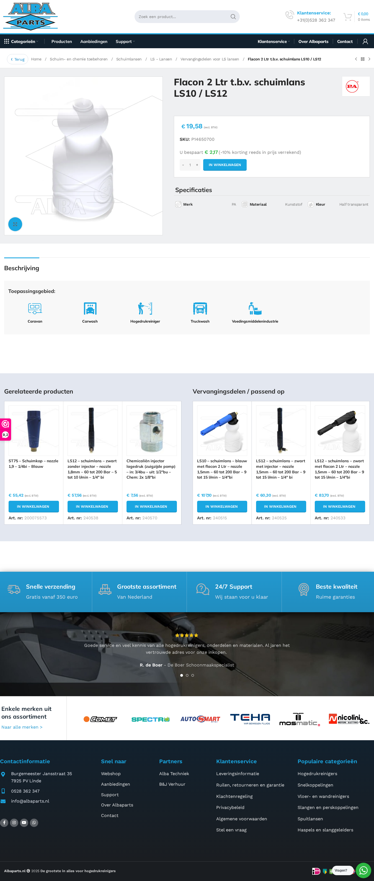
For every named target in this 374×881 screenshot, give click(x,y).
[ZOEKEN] (233, 16)
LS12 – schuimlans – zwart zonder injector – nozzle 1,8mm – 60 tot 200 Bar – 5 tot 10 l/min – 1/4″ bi (92, 469)
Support (110, 794)
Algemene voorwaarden (241, 818)
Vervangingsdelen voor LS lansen (210, 59)
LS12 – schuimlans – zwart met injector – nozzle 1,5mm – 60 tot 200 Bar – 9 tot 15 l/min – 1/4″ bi (280, 469)
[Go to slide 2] (187, 675)
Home (37, 59)
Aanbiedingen (115, 784)
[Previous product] (356, 59)
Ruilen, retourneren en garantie (250, 785)
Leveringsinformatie (237, 773)
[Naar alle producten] (362, 59)
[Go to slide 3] (192, 675)
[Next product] (369, 59)
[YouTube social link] (24, 823)
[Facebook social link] (4, 823)
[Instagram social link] (14, 823)
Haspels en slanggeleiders (325, 830)
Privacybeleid (230, 807)
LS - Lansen (161, 59)
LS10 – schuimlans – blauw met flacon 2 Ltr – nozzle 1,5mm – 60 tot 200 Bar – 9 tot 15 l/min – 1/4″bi (222, 469)
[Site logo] (32, 16)
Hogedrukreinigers (317, 773)
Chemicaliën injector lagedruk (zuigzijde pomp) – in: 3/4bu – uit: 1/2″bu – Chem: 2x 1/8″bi (151, 469)
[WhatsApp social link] (34, 823)
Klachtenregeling (234, 796)
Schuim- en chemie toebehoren (79, 59)
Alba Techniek (174, 773)
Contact (109, 815)
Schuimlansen (129, 59)
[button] (34, 506)
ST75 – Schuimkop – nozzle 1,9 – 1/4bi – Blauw (33, 463)
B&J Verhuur (172, 784)
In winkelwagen (225, 165)
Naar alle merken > (22, 727)
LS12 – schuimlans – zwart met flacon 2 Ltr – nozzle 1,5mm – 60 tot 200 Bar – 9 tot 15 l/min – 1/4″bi (339, 469)
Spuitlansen (310, 818)
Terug (19, 59)
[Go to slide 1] (181, 675)
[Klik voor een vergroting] (15, 224)
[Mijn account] (365, 41)
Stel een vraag (231, 830)
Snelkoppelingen (315, 785)
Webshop (111, 773)
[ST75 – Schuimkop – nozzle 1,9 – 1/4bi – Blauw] (34, 430)
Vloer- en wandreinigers (323, 796)
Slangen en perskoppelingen (328, 807)
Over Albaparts (117, 805)
